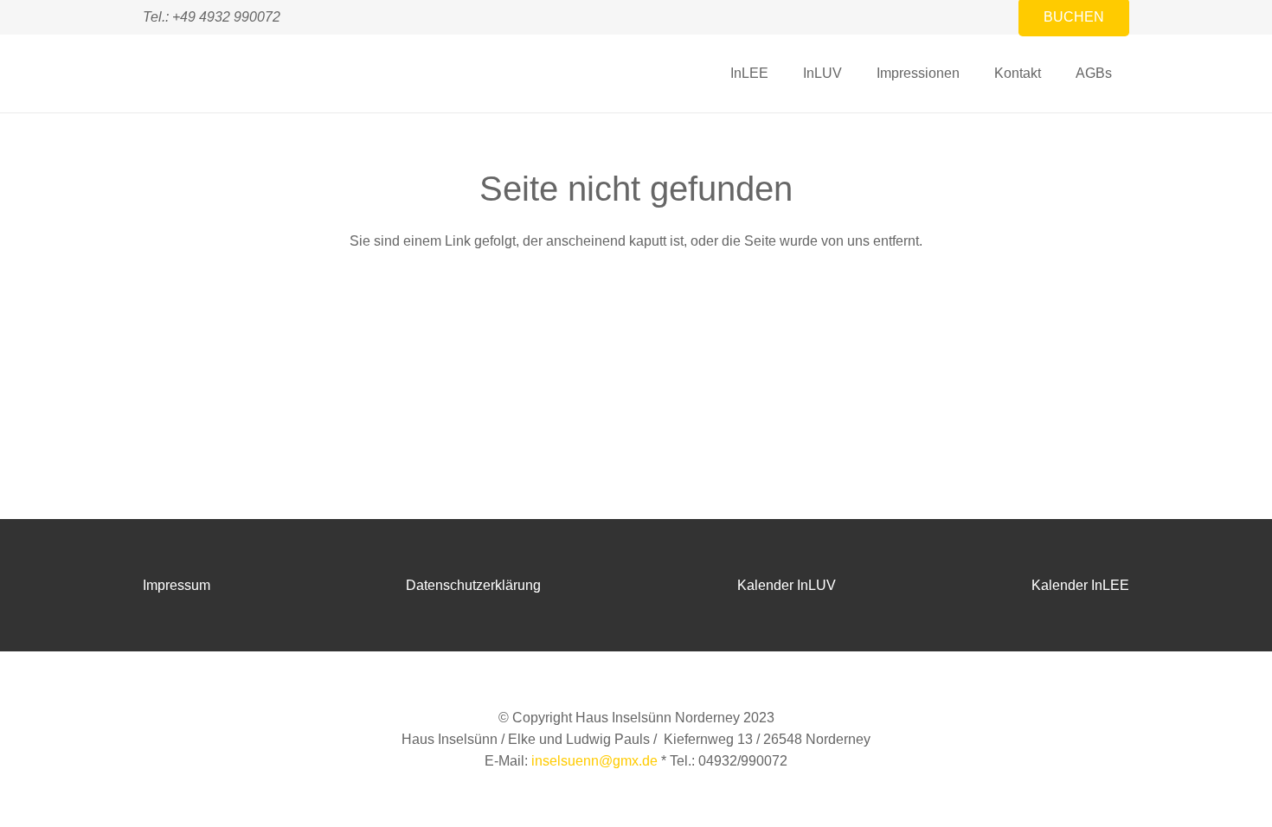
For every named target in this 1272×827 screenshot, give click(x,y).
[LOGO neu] (170, 74)
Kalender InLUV (786, 585)
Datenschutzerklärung (473, 585)
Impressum (176, 585)
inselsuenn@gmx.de (594, 760)
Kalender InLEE (1080, 585)
